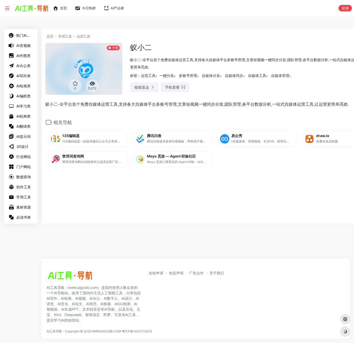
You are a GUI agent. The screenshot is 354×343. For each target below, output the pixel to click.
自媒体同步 (234, 75)
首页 (50, 36)
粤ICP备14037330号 (137, 331)
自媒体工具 (257, 75)
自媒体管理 (280, 75)
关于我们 (216, 273)
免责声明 (176, 273)
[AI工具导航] (70, 277)
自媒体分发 (211, 75)
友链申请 (156, 273)
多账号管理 (188, 75)
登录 (345, 8)
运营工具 (83, 36)
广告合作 (196, 273)
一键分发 (166, 75)
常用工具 (65, 36)
